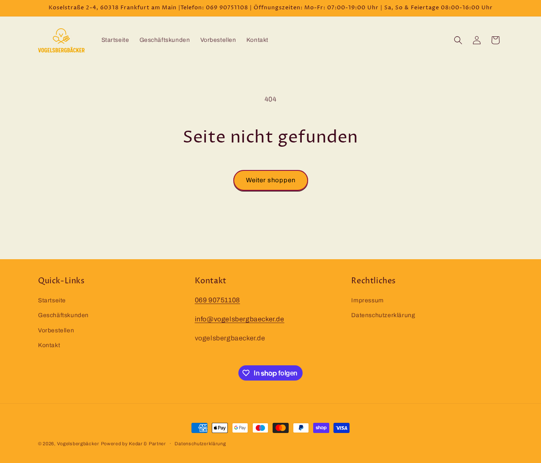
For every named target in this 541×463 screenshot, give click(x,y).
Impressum (367, 300)
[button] (458, 40)
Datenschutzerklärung (383, 315)
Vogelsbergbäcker (78, 443)
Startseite (52, 300)
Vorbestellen (56, 330)
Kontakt (49, 345)
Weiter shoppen (270, 180)
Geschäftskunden (63, 315)
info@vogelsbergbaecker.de (239, 319)
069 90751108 (217, 300)
